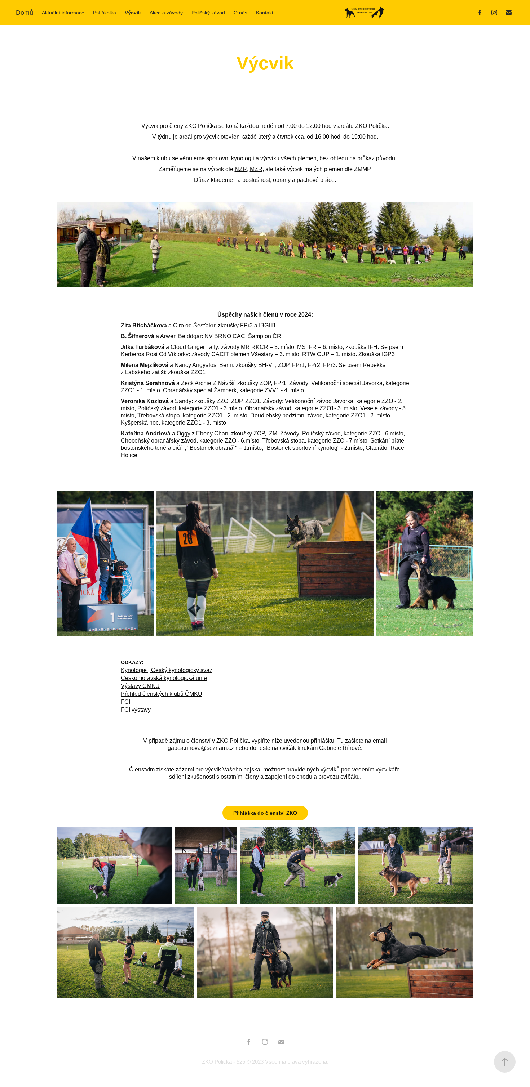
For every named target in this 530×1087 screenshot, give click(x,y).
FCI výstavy (136, 710)
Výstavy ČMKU (140, 686)
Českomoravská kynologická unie (164, 678)
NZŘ (241, 169)
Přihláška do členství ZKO (265, 813)
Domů (24, 12)
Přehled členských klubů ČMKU (161, 694)
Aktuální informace (63, 12)
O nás (240, 12)
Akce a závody (166, 12)
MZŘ (256, 169)
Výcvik (133, 12)
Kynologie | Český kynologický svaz (166, 670)
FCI (125, 702)
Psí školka (104, 12)
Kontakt (264, 12)
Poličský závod (208, 12)
